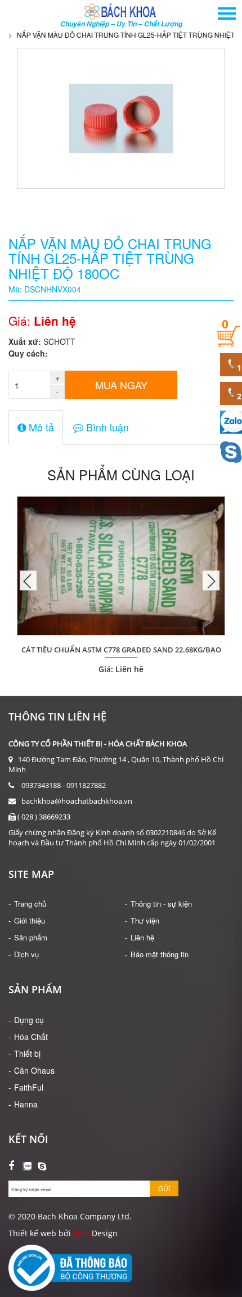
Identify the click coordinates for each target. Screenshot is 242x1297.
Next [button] (211, 581)
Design (103, 1233)
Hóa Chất (31, 1036)
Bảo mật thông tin (160, 954)
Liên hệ (142, 937)
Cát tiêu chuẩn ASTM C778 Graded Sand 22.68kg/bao (121, 650)
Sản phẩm (30, 937)
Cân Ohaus (34, 1070)
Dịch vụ (26, 954)
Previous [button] (28, 581)
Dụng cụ (29, 1019)
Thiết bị (27, 1053)
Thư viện (145, 920)
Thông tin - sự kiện (161, 903)
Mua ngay (121, 384)
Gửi (164, 1189)
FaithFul (28, 1087)
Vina (81, 1233)
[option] (121, 580)
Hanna (26, 1104)
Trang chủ (30, 903)
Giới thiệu (29, 920)
